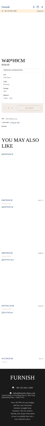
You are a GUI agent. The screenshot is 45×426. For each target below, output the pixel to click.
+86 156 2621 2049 (10, 11)
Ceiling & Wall (15, 123)
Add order (29, 108)
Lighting (4, 362)
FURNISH (22, 377)
